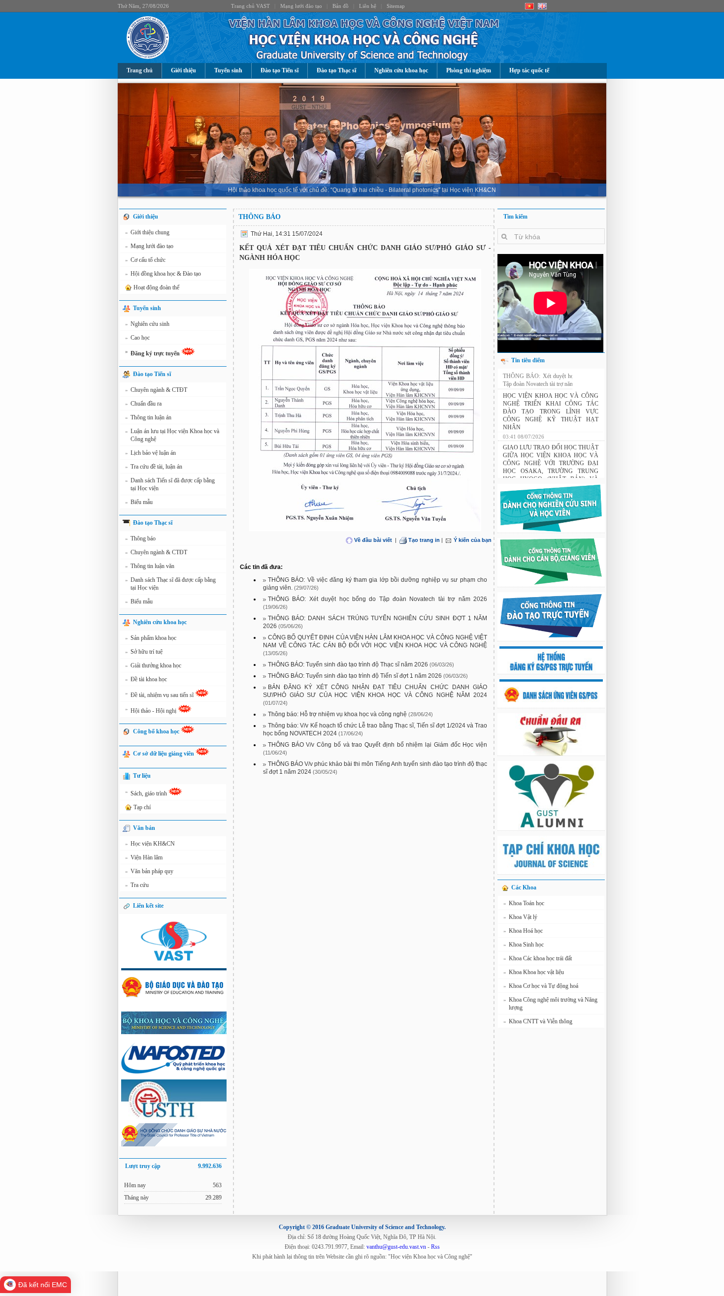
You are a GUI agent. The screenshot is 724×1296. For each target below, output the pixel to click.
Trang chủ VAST (250, 6)
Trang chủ (140, 70)
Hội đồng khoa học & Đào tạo (163, 273)
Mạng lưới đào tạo (301, 6)
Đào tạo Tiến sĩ (279, 70)
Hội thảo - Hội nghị (151, 710)
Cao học (137, 337)
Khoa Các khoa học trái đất (537, 958)
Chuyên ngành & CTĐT (156, 389)
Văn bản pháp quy (149, 871)
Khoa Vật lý (520, 917)
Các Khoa (523, 887)
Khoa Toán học (523, 903)
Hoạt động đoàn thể (156, 287)
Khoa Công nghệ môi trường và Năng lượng (550, 1003)
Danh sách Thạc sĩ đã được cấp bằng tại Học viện (170, 583)
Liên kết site (148, 905)
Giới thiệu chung (147, 232)
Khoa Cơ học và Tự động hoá (540, 985)
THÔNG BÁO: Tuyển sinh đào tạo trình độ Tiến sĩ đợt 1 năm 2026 (355, 675)
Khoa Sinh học (523, 944)
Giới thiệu (183, 70)
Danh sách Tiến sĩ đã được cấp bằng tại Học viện (170, 484)
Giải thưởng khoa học (153, 665)
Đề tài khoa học (146, 679)
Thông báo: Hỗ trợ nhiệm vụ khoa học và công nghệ (337, 714)
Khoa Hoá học (523, 930)
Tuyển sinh (228, 70)
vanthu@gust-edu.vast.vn (396, 1246)
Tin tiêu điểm (528, 360)
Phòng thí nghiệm (468, 70)
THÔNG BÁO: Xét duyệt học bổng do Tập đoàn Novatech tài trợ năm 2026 (377, 599)
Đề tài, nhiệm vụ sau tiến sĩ (160, 694)
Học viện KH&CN (150, 843)
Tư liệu (142, 775)
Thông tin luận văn (149, 566)
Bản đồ (340, 6)
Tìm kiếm (515, 216)
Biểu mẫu (139, 502)
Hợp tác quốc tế (529, 70)
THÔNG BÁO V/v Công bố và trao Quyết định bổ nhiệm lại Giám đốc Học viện (377, 744)
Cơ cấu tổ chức (145, 259)
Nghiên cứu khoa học (401, 70)
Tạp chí (142, 807)
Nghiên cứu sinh (147, 323)
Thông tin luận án (148, 417)
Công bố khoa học (157, 731)
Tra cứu (137, 885)
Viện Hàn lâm (144, 857)
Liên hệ (367, 6)
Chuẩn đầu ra (143, 403)
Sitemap (396, 6)
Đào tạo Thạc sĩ (336, 70)
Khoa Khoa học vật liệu (533, 972)
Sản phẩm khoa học (150, 637)
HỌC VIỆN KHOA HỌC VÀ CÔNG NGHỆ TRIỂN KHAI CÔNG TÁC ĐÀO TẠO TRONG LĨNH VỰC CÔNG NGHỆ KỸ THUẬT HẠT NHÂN (550, 420)
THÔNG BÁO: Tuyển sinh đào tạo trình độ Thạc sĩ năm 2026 (348, 664)
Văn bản (144, 827)
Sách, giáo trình (146, 793)
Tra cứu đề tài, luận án (153, 466)
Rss (435, 1246)
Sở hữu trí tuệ (144, 651)
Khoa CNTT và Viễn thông (537, 1021)
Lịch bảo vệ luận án (150, 452)
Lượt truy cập (173, 1166)
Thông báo (140, 538)
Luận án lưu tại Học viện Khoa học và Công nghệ (172, 435)
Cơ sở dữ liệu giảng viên (164, 753)
